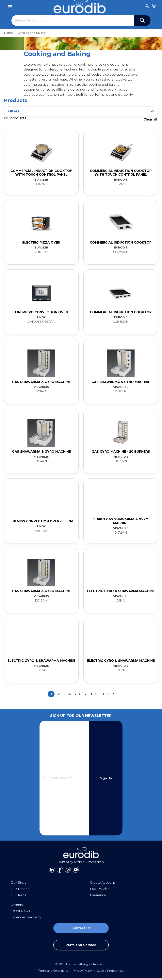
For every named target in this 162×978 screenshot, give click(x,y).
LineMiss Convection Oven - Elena (41, 521)
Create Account (102, 882)
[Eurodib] (81, 852)
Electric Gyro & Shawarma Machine (121, 591)
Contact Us (81, 928)
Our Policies (99, 889)
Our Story (18, 882)
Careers (17, 905)
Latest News (20, 911)
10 (102, 694)
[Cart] (154, 5)
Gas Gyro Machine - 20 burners (121, 451)
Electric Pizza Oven (41, 242)
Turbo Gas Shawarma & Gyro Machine (120, 521)
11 (108, 694)
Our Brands (20, 889)
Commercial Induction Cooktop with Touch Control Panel (41, 172)
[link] (41, 162)
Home (8, 33)
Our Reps (18, 895)
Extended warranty (26, 917)
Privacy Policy (82, 970)
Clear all (150, 119)
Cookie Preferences (110, 970)
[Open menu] (10, 5)
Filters (14, 111)
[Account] (147, 5)
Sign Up (106, 778)
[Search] (142, 20)
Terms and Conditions (53, 970)
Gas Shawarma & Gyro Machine (41, 382)
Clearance (98, 895)
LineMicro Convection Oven (41, 312)
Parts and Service (81, 945)
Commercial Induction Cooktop (121, 242)
